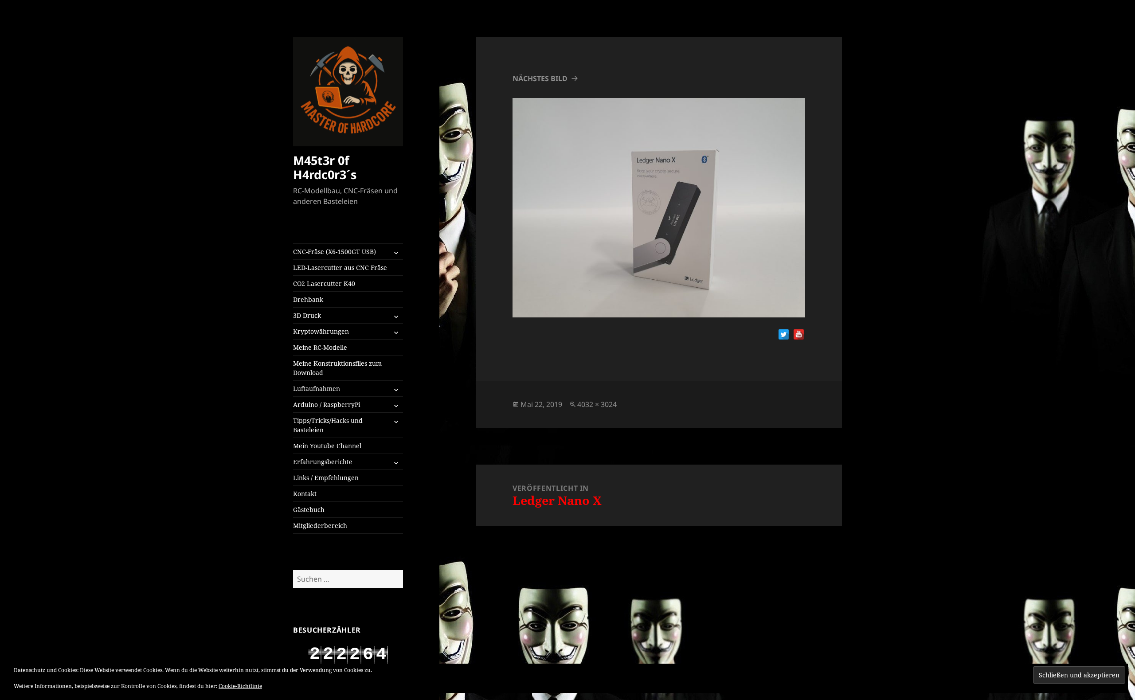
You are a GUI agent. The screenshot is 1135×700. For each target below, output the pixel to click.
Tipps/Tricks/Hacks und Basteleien (328, 425)
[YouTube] (798, 334)
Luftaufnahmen (316, 388)
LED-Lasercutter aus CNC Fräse (340, 267)
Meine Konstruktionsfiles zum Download (337, 368)
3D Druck (307, 315)
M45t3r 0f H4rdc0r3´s (324, 167)
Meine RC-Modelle (320, 347)
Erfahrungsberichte (322, 462)
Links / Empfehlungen (326, 477)
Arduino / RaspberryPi (326, 404)
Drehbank (308, 299)
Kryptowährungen (321, 331)
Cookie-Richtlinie (240, 686)
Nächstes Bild (540, 78)
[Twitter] (783, 334)
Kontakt (305, 493)
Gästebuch (309, 509)
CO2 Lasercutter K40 (324, 283)
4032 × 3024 (597, 404)
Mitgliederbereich (320, 525)
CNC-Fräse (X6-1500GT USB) (334, 251)
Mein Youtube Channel (327, 446)
